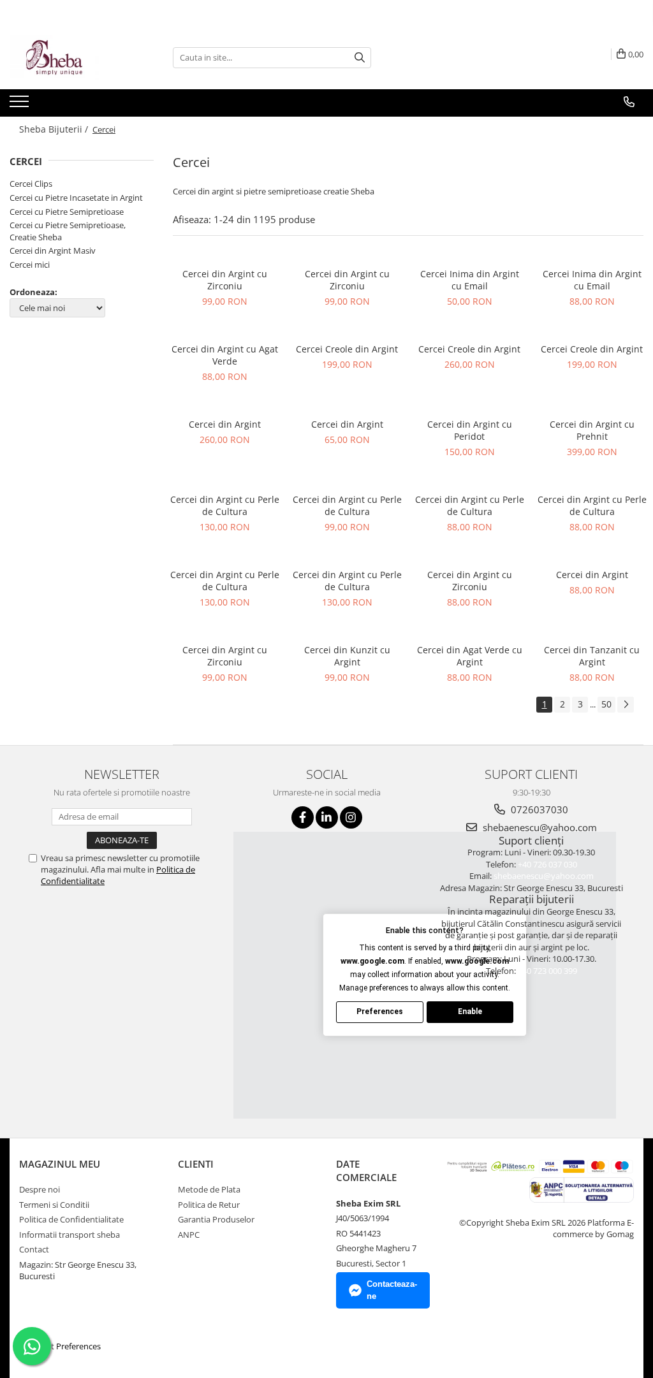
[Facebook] (302, 817)
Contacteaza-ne (392, 1290)
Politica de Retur (209, 1204)
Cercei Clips (31, 183)
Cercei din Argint (225, 424)
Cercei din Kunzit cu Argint (347, 656)
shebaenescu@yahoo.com (538, 827)
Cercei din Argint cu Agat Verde (225, 355)
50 (606, 704)
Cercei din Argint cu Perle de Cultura (224, 505)
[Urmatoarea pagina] (625, 705)
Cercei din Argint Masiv (53, 250)
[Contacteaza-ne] (629, 102)
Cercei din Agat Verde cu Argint (469, 656)
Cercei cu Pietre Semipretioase (67, 211)
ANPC (189, 1234)
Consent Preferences (61, 1346)
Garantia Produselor (216, 1219)
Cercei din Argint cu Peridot (469, 430)
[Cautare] (359, 57)
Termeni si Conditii (54, 1204)
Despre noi (39, 1189)
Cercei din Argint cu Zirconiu (224, 280)
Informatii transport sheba (69, 1234)
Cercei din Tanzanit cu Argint (592, 656)
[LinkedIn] (327, 817)
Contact (34, 1249)
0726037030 (538, 809)
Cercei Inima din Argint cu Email (469, 280)
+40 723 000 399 (547, 970)
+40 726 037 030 (547, 864)
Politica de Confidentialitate (71, 1219)
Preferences (379, 1011)
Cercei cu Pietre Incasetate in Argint (76, 197)
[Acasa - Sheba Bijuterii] (73, 57)
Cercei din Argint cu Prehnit (592, 430)
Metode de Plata (209, 1189)
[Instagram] (351, 817)
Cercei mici (30, 264)
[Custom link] (21, 105)
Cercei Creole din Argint (347, 349)
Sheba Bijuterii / (55, 129)
